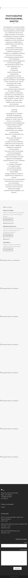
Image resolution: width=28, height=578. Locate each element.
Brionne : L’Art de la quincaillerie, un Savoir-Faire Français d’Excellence (12, 518)
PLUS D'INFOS (8, 219)
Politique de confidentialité (7, 504)
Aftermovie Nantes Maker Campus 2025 (10, 530)
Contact (3, 507)
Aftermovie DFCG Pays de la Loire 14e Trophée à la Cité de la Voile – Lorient (14, 524)
